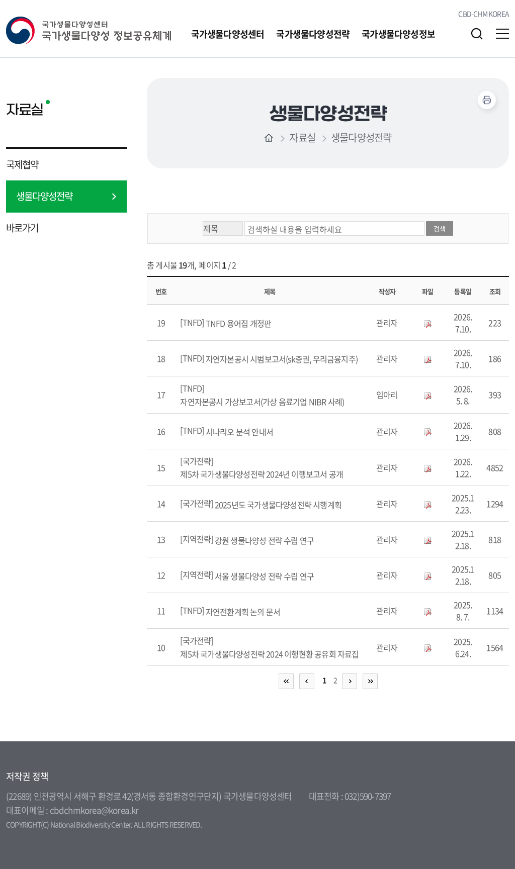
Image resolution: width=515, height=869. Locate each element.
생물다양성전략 (44, 196)
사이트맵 (502, 33)
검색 (476, 33)
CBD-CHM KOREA (483, 14)
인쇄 (487, 100)
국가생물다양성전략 (313, 34)
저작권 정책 (27, 776)
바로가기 (22, 228)
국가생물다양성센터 (228, 34)
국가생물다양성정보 (398, 34)
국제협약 (22, 164)
